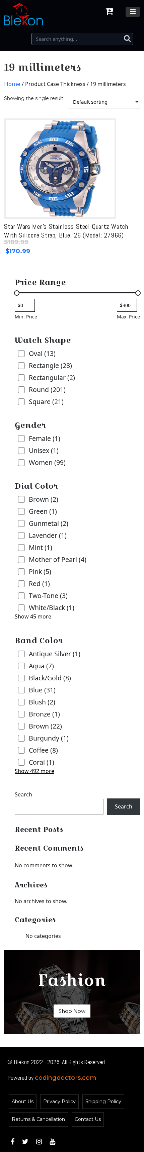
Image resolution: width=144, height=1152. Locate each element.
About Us (22, 1101)
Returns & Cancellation (38, 1119)
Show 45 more (33, 616)
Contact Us (88, 1119)
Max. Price (128, 316)
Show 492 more (34, 771)
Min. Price (26, 316)
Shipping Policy (103, 1101)
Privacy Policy (59, 1101)
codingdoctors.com (65, 1077)
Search (23, 794)
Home (12, 84)
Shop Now (72, 1011)
